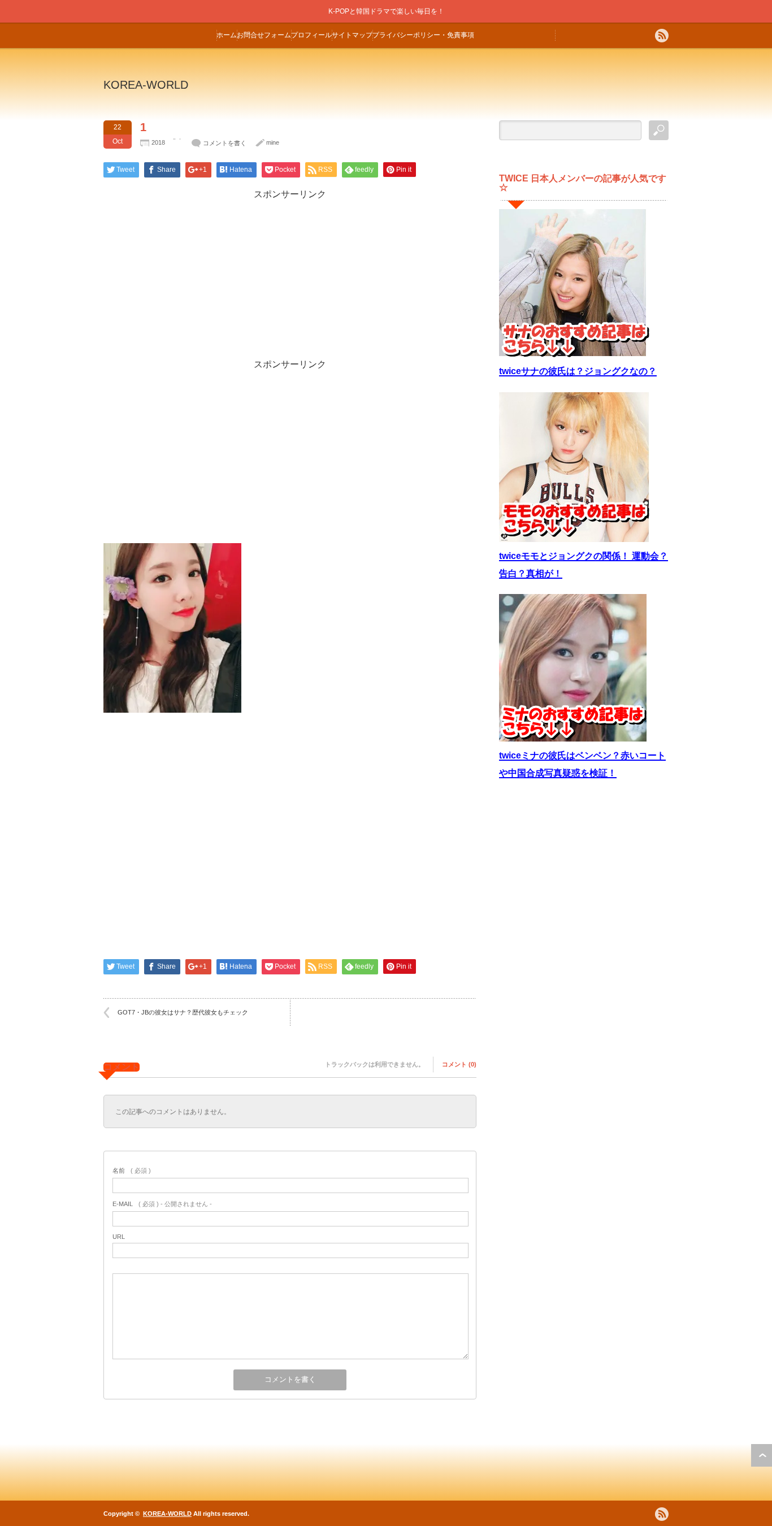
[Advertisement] (289, 280)
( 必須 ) (131, 1170)
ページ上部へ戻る (761, 1455)
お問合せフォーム (264, 35)
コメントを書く (224, 143)
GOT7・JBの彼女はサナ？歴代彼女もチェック (183, 1012)
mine (272, 142)
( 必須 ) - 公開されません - (162, 1203)
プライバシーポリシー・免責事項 (423, 35)
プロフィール (311, 35)
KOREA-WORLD (145, 85)
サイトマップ (352, 35)
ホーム (226, 35)
